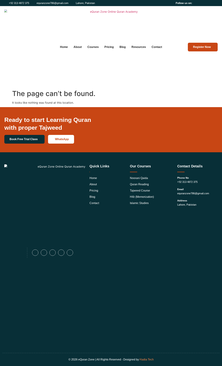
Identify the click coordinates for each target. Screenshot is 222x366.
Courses (93, 46)
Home (64, 46)
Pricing (109, 46)
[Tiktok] (216, 3)
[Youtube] (211, 3)
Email (180, 189)
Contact (157, 46)
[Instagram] (201, 3)
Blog (122, 46)
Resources (138, 46)
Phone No (183, 177)
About (78, 46)
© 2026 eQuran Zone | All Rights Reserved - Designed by (111, 359)
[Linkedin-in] (206, 3)
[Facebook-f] (197, 3)
